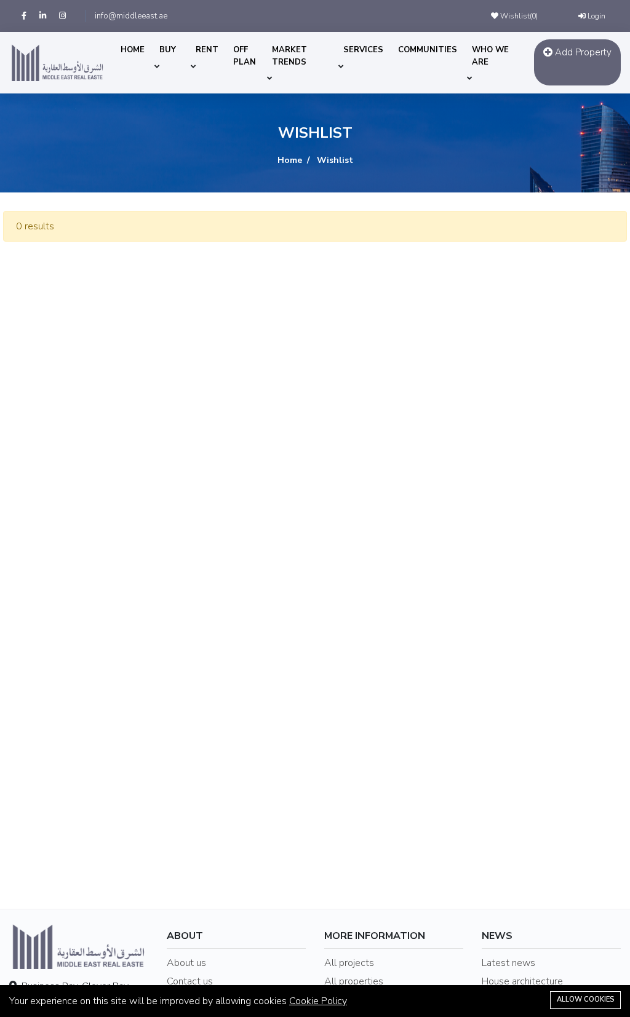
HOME (133, 49)
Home (289, 160)
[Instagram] (68, 16)
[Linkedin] (49, 16)
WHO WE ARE (490, 56)
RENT (207, 49)
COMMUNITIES (427, 49)
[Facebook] (30, 16)
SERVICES (363, 49)
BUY (167, 49)
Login (595, 16)
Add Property (582, 52)
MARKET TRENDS (289, 56)
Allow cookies (585, 999)
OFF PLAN (244, 56)
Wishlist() (518, 16)
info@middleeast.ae (131, 16)
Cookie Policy (318, 1001)
